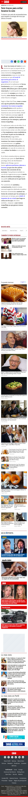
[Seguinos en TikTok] (16, 757)
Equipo (10, 780)
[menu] (2, 2)
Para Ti (21, 230)
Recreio (15, 774)
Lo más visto (6, 655)
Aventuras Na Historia (10, 772)
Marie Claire (21, 761)
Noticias (14, 761)
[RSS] (19, 757)
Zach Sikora (4, 230)
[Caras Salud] (14, 739)
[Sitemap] (23, 757)
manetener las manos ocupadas (11, 106)
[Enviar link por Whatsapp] (18, 61)
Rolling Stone (20, 772)
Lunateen (23, 763)
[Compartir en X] (15, 61)
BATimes (14, 766)
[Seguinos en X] (12, 757)
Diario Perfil (7, 761)
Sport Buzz (8, 774)
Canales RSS (5, 778)
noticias (14, 537)
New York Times (13, 230)
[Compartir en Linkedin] (22, 61)
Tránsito (14, 783)
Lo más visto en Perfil (10, 696)
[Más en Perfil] (9, 533)
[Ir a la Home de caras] (6, 2)
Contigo (20, 769)
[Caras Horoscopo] (14, 745)
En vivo (24, 2)
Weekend (9, 763)
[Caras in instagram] (5, 757)
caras (14, 583)
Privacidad (4, 780)
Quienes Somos (14, 778)
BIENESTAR (3, 5)
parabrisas (14, 608)
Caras (15, 769)
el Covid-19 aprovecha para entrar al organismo (10, 79)
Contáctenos (23, 778)
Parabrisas (17, 763)
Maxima (20, 774)
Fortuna (4, 763)
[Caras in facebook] (9, 757)
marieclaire (14, 560)
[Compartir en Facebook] (12, 61)
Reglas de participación (20, 780)
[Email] (25, 61)
